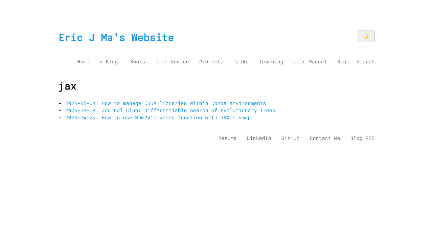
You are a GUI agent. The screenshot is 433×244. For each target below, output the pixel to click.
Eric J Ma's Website (116, 38)
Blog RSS (362, 138)
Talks (241, 62)
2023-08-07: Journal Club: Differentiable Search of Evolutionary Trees (170, 110)
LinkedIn (259, 138)
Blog (112, 62)
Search (365, 62)
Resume (227, 138)
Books (137, 62)
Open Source (172, 62)
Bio (341, 62)
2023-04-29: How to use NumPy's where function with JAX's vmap (158, 118)
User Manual (310, 62)
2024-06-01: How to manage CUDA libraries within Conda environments (165, 103)
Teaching (271, 62)
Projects (211, 62)
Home (83, 62)
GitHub (290, 138)
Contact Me (325, 138)
